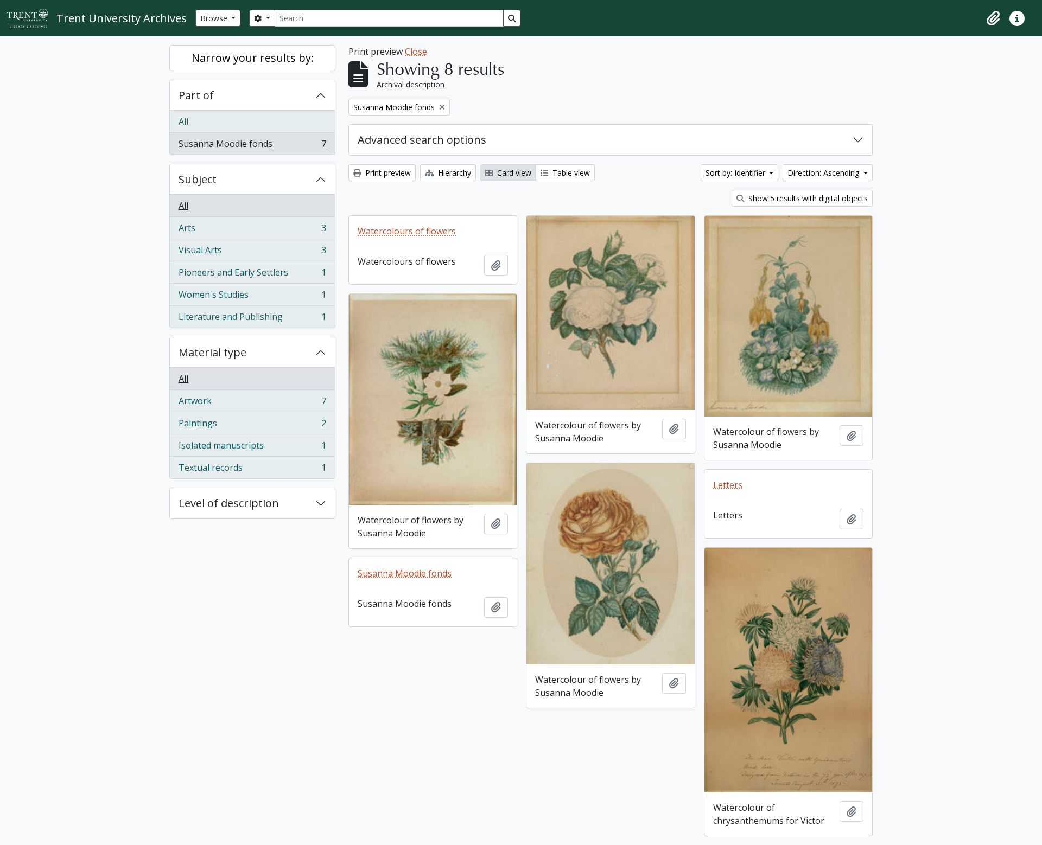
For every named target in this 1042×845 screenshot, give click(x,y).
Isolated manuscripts (252, 448)
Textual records (252, 470)
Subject (198, 179)
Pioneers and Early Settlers (252, 275)
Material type (212, 352)
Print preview (387, 173)
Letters (727, 485)
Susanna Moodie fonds (252, 146)
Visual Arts (252, 252)
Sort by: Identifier (736, 173)
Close (416, 51)
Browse (215, 18)
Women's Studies (252, 297)
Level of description (229, 503)
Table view (570, 173)
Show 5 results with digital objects (807, 198)
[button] (993, 18)
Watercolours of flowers (407, 231)
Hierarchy (453, 173)
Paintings (252, 425)
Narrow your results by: (253, 57)
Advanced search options (422, 139)
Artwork (252, 403)
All (183, 121)
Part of (196, 95)
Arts (252, 230)
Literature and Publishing (252, 319)
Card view (513, 173)
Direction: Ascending (824, 173)
